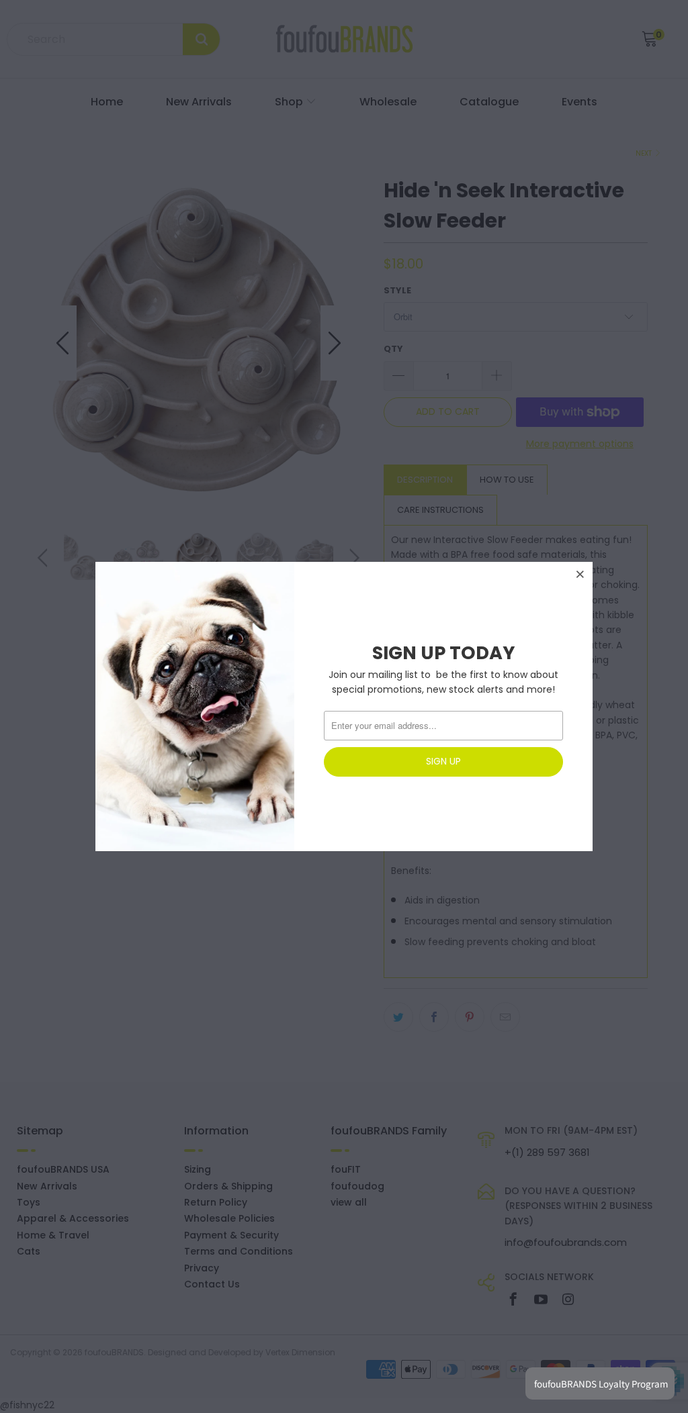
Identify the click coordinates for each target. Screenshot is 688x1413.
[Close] (580, 574)
